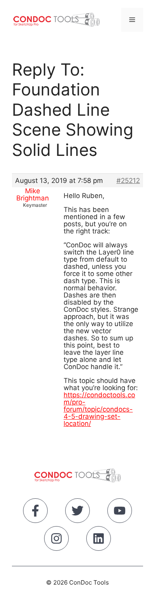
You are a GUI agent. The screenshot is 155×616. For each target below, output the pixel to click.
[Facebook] (35, 512)
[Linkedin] (98, 540)
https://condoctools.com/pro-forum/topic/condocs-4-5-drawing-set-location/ (99, 409)
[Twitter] (77, 512)
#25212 (128, 180)
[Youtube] (119, 512)
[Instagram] (56, 540)
